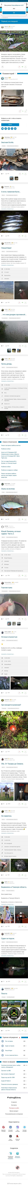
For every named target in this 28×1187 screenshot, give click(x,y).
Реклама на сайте (14, 1108)
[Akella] (2, 882)
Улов (3, 492)
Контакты (14, 1105)
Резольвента (10, 1158)
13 (3, 981)
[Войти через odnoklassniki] (5, 128)
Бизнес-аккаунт (14, 1111)
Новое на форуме (9, 1062)
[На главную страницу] (14, 1098)
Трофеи (3, 146)
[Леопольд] (2, 138)
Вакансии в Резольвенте (17, 1157)
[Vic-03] (2, 27)
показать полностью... (7, 209)
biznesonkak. (8, 582)
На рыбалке (4, 318)
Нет (14, 8)
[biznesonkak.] (2, 583)
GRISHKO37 (7, 988)
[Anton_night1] (2, 632)
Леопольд (7, 137)
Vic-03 (6, 26)
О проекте (14, 1102)
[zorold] (2, 759)
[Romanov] (2, 187)
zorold (6, 758)
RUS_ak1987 (8, 242)
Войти (10, 124)
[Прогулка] (7, 41)
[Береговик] (2, 484)
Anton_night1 (8, 631)
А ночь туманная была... (12, 1055)
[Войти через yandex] (12, 128)
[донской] (2, 700)
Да (14, 12)
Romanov (7, 186)
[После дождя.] (21, 41)
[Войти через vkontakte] (2, 128)
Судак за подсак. (9, 1046)
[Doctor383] (2, 934)
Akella (6, 882)
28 (3, 803)
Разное (3, 997)
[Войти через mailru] (9, 128)
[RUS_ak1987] (2, 243)
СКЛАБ (6, 526)
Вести (3, 195)
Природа (4, 708)
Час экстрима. (9, 1041)
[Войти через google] (15, 128)
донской (7, 699)
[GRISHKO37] (2, 989)
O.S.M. (6, 309)
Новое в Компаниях (10, 442)
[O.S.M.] (2, 310)
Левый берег (8, 1050)
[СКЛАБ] (2, 527)
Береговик (7, 483)
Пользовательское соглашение (14, 1114)
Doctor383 (7, 933)
